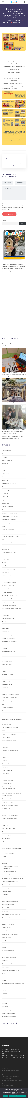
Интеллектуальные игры (9, 552)
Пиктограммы (6, 737)
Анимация (5, 463)
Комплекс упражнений (8, 579)
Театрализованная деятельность (11, 914)
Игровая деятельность (8, 529)
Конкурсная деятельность (9, 582)
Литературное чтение (8, 618)
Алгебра (4, 457)
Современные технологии (9, 871)
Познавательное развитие (9, 744)
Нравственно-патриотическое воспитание (14, 691)
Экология (4, 1003)
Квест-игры (5, 559)
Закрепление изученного (9, 519)
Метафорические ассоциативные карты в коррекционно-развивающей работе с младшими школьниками (13, 431)
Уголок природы (6, 927)
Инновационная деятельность (10, 542)
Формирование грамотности (10, 963)
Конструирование (7, 592)
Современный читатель (8, 875)
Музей (4, 668)
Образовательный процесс (9, 697)
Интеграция (5, 549)
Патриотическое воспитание (10, 727)
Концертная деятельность (9, 595)
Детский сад (5, 503)
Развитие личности (7, 802)
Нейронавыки (6, 687)
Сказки (4, 856)
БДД (3, 470)
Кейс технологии (6, 565)
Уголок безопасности (8, 924)
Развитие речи (6, 808)
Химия (4, 980)
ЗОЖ (3, 526)
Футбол (4, 973)
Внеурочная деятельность (9, 483)
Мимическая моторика (8, 651)
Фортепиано (5, 967)
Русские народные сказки (9, 835)
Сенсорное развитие (8, 853)
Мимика (4, 648)
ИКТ (3, 539)
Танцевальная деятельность (10, 901)
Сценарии (5, 894)
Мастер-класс (6, 628)
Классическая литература (9, 569)
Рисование (5, 825)
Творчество (5, 911)
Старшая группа (6, 891)
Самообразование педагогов (10, 845)
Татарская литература (8, 904)
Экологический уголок (8, 1000)
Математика (5, 631)
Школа (4, 996)
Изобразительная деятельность (11, 536)
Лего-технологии (7, 612)
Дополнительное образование (10, 509)
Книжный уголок (6, 575)
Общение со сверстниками (9, 701)
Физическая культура (8, 950)
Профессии (5, 767)
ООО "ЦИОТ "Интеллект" (13, 20)
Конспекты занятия (7, 589)
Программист (6, 757)
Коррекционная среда (8, 602)
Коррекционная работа (8, 598)
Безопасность (6, 477)
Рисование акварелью (8, 828)
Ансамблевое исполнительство (10, 467)
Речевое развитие (7, 822)
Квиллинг (4, 562)
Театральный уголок (7, 917)
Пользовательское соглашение (10, 1076)
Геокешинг (5, 496)
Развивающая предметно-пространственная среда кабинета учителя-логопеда (11, 793)
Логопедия (5, 625)
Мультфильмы (6, 681)
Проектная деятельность (9, 763)
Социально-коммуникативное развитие (13, 878)
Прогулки (4, 760)
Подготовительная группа (9, 740)
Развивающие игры (7, 798)
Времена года (6, 490)
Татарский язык (6, 907)
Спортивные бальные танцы (10, 881)
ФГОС (3, 944)
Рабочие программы (7, 780)
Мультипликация (6, 677)
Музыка (4, 671)
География (5, 493)
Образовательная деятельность (10, 694)
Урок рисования (6, 937)
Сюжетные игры (6, 898)
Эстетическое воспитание (9, 1016)
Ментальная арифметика (9, 635)
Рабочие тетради (6, 783)
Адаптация (5, 453)
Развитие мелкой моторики (10, 805)
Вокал (3, 486)
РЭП (3, 841)
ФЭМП (4, 977)
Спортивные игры (7, 884)
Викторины (5, 480)
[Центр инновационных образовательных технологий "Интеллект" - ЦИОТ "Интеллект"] (14, 2)
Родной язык (5, 831)
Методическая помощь (8, 638)
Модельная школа (7, 661)
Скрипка (4, 863)
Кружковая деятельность (9, 605)
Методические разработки (9, 641)
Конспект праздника (8, 585)
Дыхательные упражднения (10, 516)
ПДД (3, 731)
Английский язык (7, 460)
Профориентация (7, 770)
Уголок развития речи (8, 931)
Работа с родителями (8, 777)
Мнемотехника (6, 658)
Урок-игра (5, 940)
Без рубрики (16, 22)
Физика (4, 947)
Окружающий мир (7, 707)
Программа (5, 754)
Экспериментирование (8, 1010)
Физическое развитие (8, 954)
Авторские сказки (7, 450)
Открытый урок (6, 724)
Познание (5, 747)
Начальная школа (7, 684)
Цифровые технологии (8, 987)
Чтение (4, 990)
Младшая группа (6, 654)
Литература (5, 615)
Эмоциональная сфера (8, 1013)
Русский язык (6, 838)
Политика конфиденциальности (11, 1074)
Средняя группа (6, 888)
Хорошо (6, 1095)
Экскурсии (5, 1006)
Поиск (4, 220)
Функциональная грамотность (10, 970)
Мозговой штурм (6, 664)
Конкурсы (5, 1068)
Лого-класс (5, 621)
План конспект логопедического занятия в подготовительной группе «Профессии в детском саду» (14, 374)
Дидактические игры (8, 506)
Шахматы (4, 993)
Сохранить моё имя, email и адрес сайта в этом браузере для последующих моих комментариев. (13, 207)
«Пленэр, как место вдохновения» (11, 402)
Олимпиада (5, 710)
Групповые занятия (7, 500)
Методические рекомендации (10, 645)
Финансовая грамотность (9, 957)
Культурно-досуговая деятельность (12, 608)
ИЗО (3, 533)
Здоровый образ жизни (8, 523)
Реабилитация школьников (9, 818)
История (4, 556)
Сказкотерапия (6, 860)
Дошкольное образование (9, 513)
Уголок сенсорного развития (10, 934)
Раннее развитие (7, 812)
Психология (5, 773)
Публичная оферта (7, 1078)
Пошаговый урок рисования (10, 750)
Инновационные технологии (10, 546)
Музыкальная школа (7, 674)
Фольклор (5, 960)
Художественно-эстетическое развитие (13, 983)
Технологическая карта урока (10, 921)
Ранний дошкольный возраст (10, 815)
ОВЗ (3, 704)
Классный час (6, 572)
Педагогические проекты (9, 734)
